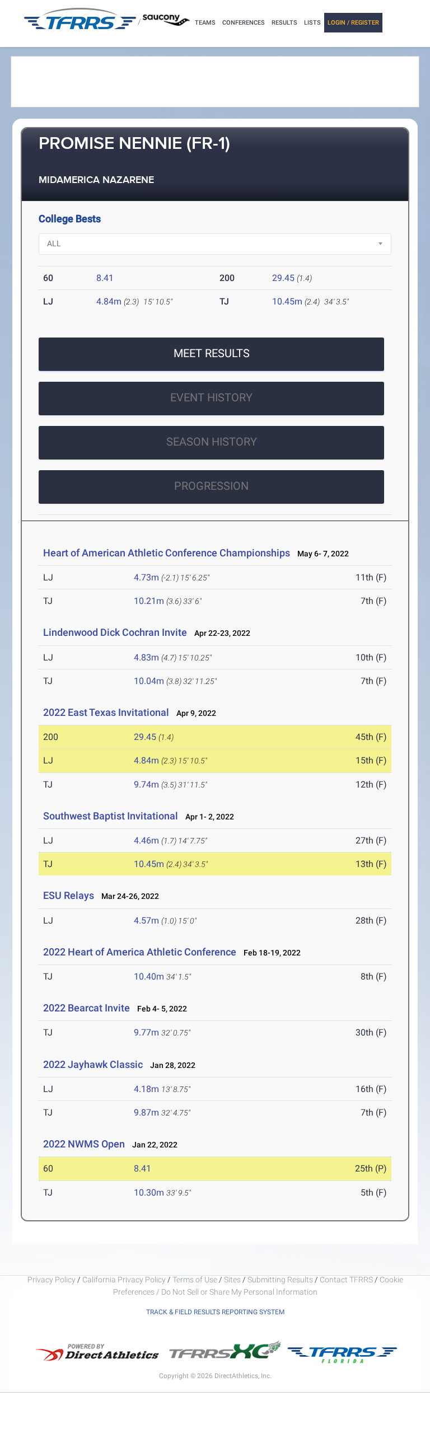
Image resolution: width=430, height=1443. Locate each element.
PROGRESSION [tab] (211, 486)
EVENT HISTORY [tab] (211, 397)
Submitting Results (280, 1279)
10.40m (149, 976)
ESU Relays (68, 895)
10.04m (149, 681)
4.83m (146, 657)
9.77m (146, 1032)
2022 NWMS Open (84, 1144)
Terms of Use (194, 1279)
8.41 (105, 278)
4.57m (146, 920)
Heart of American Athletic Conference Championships (166, 553)
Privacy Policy (51, 1279)
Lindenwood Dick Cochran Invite (115, 632)
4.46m (146, 840)
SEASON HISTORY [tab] (211, 441)
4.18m (146, 1089)
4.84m (108, 301)
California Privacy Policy (124, 1279)
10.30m (149, 1192)
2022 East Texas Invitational (106, 712)
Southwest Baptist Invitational (110, 816)
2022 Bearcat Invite (86, 1008)
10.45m (287, 301)
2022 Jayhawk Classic (93, 1064)
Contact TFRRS (347, 1279)
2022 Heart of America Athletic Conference (139, 952)
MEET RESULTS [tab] (212, 353)
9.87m (146, 1112)
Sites (232, 1279)
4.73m (146, 577)
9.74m (146, 784)
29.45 (283, 278)
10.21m (149, 601)
